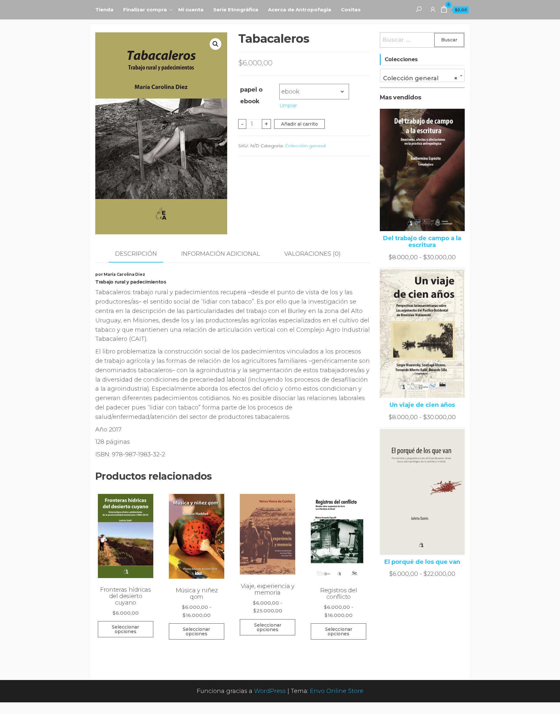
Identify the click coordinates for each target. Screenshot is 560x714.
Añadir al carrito (299, 124)
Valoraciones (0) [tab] (312, 253)
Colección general (305, 146)
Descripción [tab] (136, 253)
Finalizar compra (145, 9)
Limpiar (288, 105)
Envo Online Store (336, 691)
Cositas (351, 9)
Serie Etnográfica (235, 9)
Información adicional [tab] (220, 253)
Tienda (104, 9)
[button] (215, 44)
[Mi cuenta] (433, 9)
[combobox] (422, 75)
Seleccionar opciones (125, 629)
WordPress (270, 691)
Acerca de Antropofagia (299, 9)
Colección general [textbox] (420, 78)
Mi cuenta (191, 9)
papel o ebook (251, 95)
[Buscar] (418, 9)
